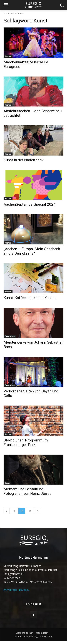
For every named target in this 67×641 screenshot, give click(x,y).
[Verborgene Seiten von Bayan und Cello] (33, 372)
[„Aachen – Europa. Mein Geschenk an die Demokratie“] (33, 229)
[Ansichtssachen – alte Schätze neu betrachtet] (33, 92)
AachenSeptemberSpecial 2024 (30, 204)
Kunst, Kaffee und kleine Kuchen (30, 298)
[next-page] (38, 511)
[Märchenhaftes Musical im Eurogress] (33, 42)
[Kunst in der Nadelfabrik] (33, 140)
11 (30, 511)
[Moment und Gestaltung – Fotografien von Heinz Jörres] (33, 470)
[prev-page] (7, 511)
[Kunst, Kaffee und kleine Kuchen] (33, 278)
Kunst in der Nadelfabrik (24, 160)
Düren (7, 483)
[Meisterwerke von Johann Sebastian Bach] (33, 323)
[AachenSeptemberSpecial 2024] (33, 185)
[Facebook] (33, 614)
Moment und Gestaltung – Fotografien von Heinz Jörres (27, 491)
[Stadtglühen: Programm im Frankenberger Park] (33, 421)
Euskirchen (10, 336)
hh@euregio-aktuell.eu (16, 589)
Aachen (8, 56)
